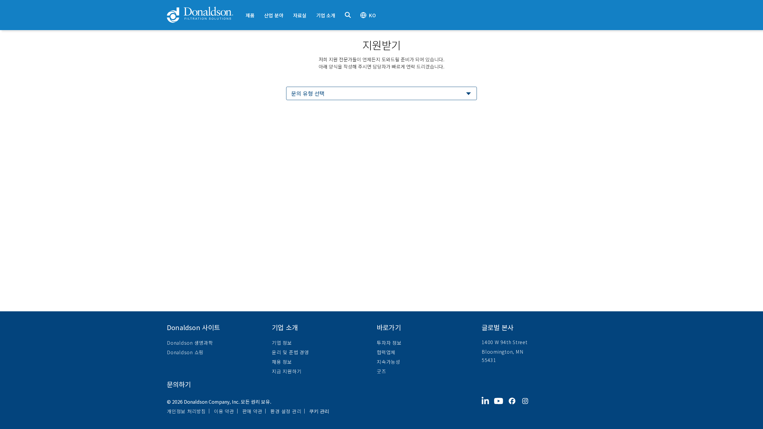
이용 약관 (224, 411)
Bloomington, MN (502, 351)
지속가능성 (388, 361)
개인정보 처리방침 (186, 411)
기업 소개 (326, 15)
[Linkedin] (488, 406)
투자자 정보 (389, 342)
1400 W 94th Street (505, 342)
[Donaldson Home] (204, 15)
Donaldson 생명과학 (190, 342)
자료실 (299, 15)
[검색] (348, 15)
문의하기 (179, 384)
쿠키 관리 (319, 411)
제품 (250, 15)
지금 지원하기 (286, 371)
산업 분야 (273, 15)
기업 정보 (282, 342)
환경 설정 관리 (285, 411)
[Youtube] (501, 406)
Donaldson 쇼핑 (185, 352)
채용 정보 (282, 361)
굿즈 (381, 371)
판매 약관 (252, 411)
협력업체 (386, 352)
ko (372, 15)
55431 (489, 359)
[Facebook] (514, 406)
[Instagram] (527, 406)
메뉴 (245, 5)
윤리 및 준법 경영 (290, 352)
